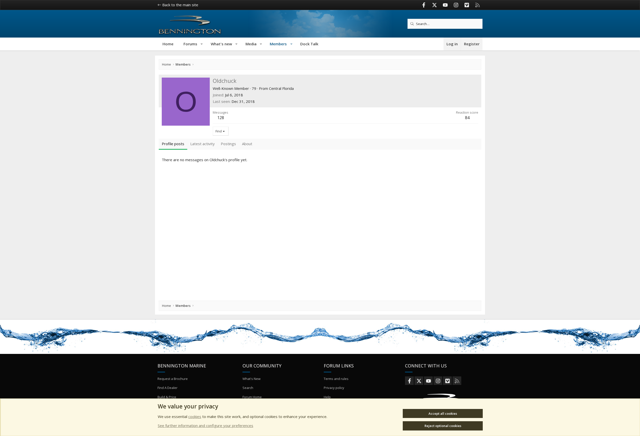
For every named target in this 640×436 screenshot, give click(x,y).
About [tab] (247, 143)
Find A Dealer (168, 387)
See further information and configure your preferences (205, 425)
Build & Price (167, 397)
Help (327, 397)
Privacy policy (334, 387)
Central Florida (281, 88)
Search (247, 387)
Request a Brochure (173, 378)
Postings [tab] (228, 143)
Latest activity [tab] (202, 143)
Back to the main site (179, 4)
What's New (251, 378)
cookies (194, 416)
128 (220, 117)
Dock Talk (309, 43)
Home (168, 43)
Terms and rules (336, 378)
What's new (221, 43)
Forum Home (252, 397)
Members (278, 43)
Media (251, 43)
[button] (202, 44)
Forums (190, 43)
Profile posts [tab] (173, 143)
